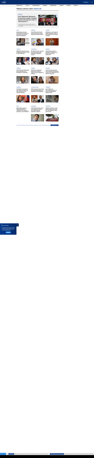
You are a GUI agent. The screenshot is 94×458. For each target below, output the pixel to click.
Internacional (53, 5)
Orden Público (19, 5)
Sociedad (76, 5)
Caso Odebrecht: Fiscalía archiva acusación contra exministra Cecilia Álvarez (37, 33)
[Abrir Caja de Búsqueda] (91, 2)
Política (27, 5)
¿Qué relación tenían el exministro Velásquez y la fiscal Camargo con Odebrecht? (51, 52)
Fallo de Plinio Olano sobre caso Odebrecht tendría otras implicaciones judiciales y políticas (37, 109)
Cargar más (54, 125)
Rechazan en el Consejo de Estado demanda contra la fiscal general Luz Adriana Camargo (52, 33)
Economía (45, 5)
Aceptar (8, 232)
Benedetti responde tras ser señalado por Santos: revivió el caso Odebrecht (22, 52)
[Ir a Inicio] (4, 2)
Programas (86, 2)
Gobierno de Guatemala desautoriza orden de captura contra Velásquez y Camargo (37, 71)
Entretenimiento (36, 5)
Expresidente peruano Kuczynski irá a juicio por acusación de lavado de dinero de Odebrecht (22, 33)
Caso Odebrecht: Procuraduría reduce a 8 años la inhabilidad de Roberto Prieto (51, 90)
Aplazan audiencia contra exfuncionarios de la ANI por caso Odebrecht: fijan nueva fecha (51, 109)
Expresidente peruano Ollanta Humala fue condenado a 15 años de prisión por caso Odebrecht (22, 109)
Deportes (68, 5)
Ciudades (61, 5)
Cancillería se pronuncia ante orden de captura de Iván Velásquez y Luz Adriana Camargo (22, 90)
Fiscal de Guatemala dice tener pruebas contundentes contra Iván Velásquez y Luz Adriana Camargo (52, 71)
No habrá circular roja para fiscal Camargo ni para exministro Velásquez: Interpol (37, 52)
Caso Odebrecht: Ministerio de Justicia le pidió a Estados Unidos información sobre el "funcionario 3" (27, 19)
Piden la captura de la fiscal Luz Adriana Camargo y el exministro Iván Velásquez (37, 90)
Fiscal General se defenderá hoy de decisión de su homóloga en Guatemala (22, 71)
